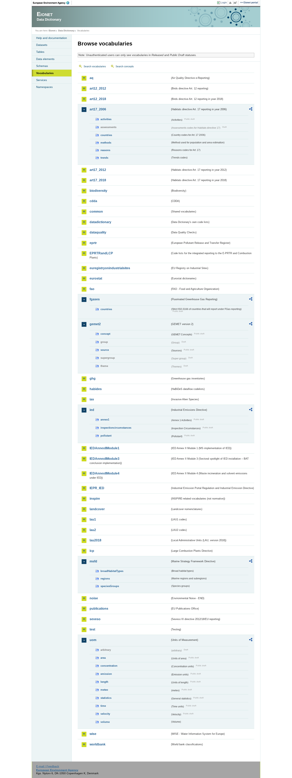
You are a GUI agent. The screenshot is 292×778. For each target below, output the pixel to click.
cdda (93, 201)
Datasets (41, 44)
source (105, 349)
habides (96, 389)
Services (41, 80)
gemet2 (95, 324)
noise (94, 598)
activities (106, 119)
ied (92, 410)
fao (92, 289)
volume (105, 721)
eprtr (93, 243)
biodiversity (98, 190)
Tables (40, 51)
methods (106, 142)
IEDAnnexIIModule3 (104, 458)
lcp (92, 550)
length (104, 681)
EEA (52, 3)
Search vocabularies (95, 66)
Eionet (52, 30)
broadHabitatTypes (112, 571)
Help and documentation (51, 38)
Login (224, 2)
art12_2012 (98, 88)
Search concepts (125, 66)
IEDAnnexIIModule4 (104, 473)
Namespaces (44, 87)
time (103, 705)
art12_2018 (98, 99)
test (92, 629)
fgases (95, 299)
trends (104, 157)
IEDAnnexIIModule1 (104, 448)
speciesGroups (110, 586)
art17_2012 (98, 170)
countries (106, 135)
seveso (95, 619)
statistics (106, 697)
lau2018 (95, 540)
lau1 (93, 519)
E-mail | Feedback (47, 766)
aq (91, 78)
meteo (104, 689)
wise (93, 734)
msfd (93, 561)
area (103, 657)
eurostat (96, 278)
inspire (95, 498)
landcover (97, 509)
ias (92, 399)
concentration (109, 665)
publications (99, 608)
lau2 (93, 530)
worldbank (97, 744)
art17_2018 (98, 180)
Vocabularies (45, 73)
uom (93, 640)
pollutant (106, 435)
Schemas (42, 65)
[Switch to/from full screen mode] (236, 3)
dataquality (98, 232)
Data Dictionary (66, 30)
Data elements (45, 59)
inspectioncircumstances (116, 427)
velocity (105, 713)
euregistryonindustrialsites (110, 268)
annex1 (105, 419)
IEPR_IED (97, 488)
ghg (93, 378)
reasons (105, 150)
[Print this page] (231, 3)
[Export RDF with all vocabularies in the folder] (250, 109)
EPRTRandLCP (101, 253)
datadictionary (100, 222)
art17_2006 (98, 109)
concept (105, 333)
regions (105, 578)
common (96, 211)
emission (106, 673)
